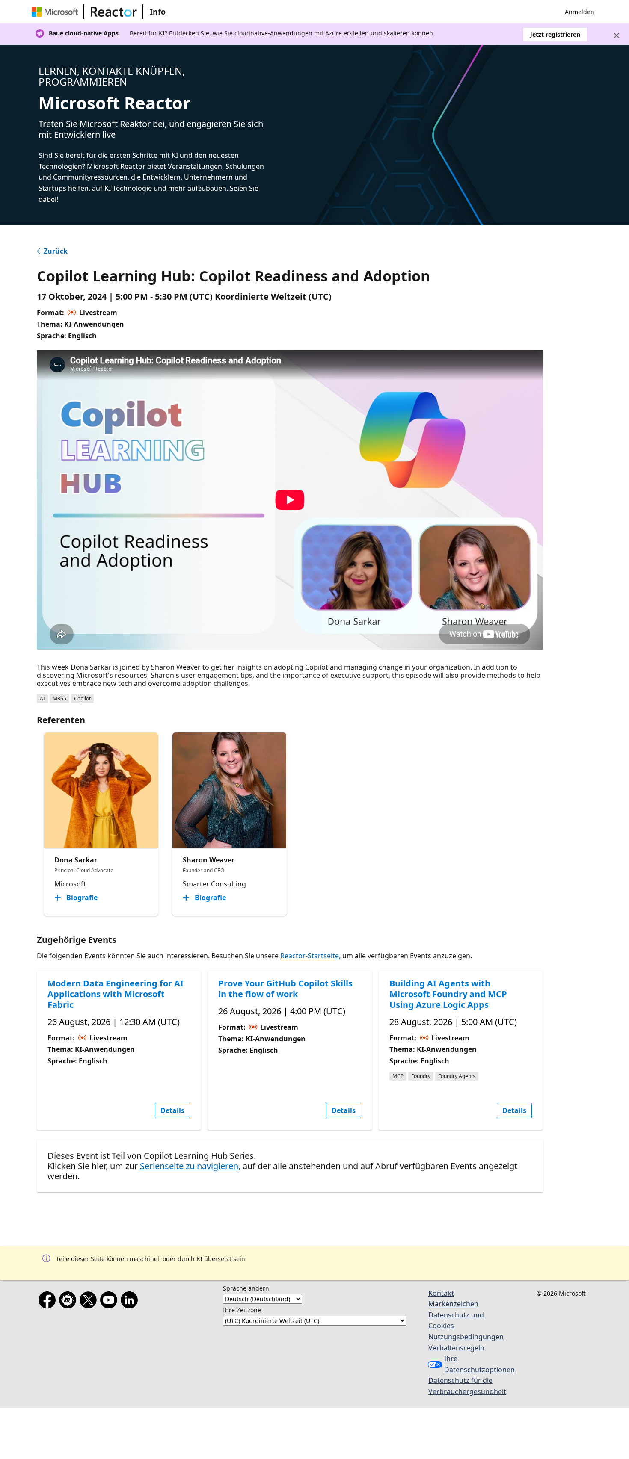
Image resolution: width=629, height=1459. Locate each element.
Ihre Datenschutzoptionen (475, 1364)
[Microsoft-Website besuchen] (56, 11)
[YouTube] (110, 1301)
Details (172, 1110)
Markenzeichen (453, 1303)
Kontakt (441, 1293)
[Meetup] (69, 1301)
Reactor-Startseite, (310, 955)
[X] (90, 1301)
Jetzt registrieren (555, 34)
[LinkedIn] (131, 1301)
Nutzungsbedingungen (466, 1336)
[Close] (616, 35)
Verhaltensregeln (456, 1348)
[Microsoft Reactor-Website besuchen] (113, 11)
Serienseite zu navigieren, (190, 1166)
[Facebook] (49, 1301)
